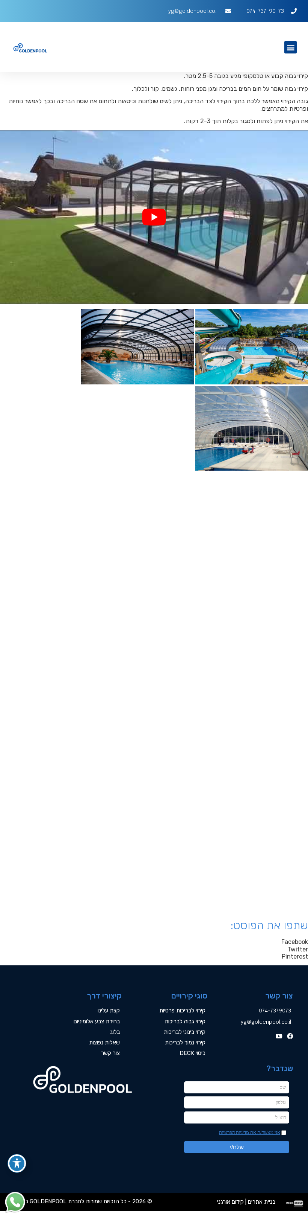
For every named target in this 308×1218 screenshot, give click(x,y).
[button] (290, 47)
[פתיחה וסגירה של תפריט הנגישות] (17, 1163)
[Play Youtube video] (154, 217)
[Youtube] (279, 1036)
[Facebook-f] (290, 1036)
